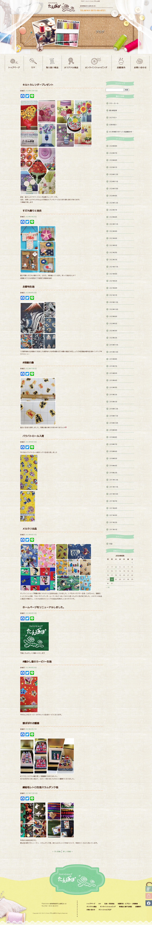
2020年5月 (113, 323)
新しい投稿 (68, 851)
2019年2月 (113, 394)
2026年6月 (113, 160)
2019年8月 (113, 359)
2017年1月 (113, 529)
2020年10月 (113, 309)
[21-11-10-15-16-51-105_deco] (33, 836)
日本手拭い (113, 125)
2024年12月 (113, 174)
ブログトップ (120, 83)
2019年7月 (113, 366)
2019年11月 (113, 345)
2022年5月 (113, 245)
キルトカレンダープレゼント (38, 84)
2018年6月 (113, 451)
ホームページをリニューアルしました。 (44, 607)
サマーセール (114, 103)
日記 (110, 544)
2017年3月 (113, 515)
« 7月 (107, 587)
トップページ (14, 63)
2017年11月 (113, 487)
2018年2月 (113, 473)
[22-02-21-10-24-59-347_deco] (33, 772)
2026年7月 (113, 153)
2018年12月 (113, 409)
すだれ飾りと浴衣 (32, 210)
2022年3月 (113, 252)
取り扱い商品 (52, 63)
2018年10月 (113, 423)
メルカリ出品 (30, 528)
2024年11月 (113, 181)
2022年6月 (113, 238)
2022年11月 (113, 224)
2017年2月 (113, 522)
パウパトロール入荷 (33, 436)
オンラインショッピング (96, 63)
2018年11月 (113, 416)
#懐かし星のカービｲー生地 (37, 661)
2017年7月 (113, 501)
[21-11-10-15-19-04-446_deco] (60, 836)
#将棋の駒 (28, 362)
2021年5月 (113, 281)
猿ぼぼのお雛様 (31, 723)
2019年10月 (113, 352)
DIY (33, 63)
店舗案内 (121, 63)
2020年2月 (113, 338)
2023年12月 (113, 203)
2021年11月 (113, 267)
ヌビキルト (113, 117)
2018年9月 (113, 430)
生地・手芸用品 (109, 904)
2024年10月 (113, 189)
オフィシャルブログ (105, 910)
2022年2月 (113, 260)
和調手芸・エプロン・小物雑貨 (128, 904)
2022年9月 (113, 231)
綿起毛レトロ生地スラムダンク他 (40, 787)
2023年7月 (113, 210)
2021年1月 (113, 295)
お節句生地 (28, 286)
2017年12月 (113, 480)
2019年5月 (113, 373)
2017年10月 (113, 494)
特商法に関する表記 (125, 907)
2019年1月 (113, 402)
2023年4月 (113, 217)
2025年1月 (113, 167)
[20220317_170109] (28, 711)
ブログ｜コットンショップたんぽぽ (90, 1)
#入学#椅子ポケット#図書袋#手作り (121, 132)
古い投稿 (56, 851)
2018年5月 (113, 458)
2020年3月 (113, 331)
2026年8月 (113, 146)
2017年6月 (113, 508)
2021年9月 (113, 274)
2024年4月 (113, 196)
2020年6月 (113, 316)
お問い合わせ (140, 63)
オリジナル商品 (71, 63)
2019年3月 (113, 387)
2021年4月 (113, 288)
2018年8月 (113, 437)
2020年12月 (113, 302)
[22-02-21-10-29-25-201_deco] (60, 772)
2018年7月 (113, 444)
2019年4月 (113, 380)
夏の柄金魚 (113, 110)
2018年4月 (113, 466)
